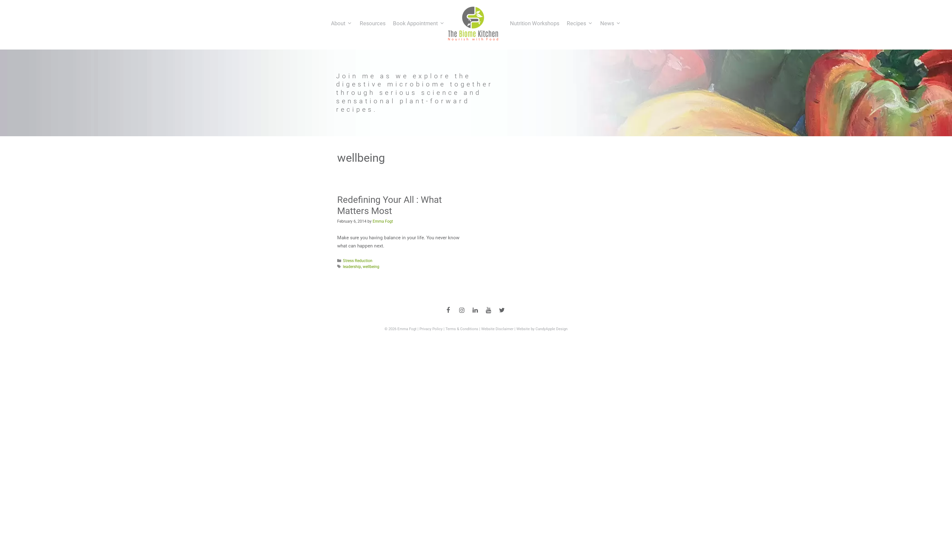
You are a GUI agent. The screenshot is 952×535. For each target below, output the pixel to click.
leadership (352, 266)
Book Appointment (415, 23)
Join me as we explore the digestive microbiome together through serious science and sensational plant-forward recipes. (414, 92)
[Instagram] (461, 311)
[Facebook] (448, 311)
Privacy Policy (431, 329)
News (607, 23)
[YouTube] (488, 311)
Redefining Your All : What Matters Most (389, 205)
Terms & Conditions (462, 329)
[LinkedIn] (475, 311)
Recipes (576, 23)
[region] (476, 93)
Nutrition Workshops (534, 23)
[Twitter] (501, 311)
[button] (476, 93)
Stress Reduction (357, 260)
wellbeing (371, 266)
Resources (373, 23)
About (338, 23)
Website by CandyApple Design (541, 329)
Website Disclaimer (497, 329)
